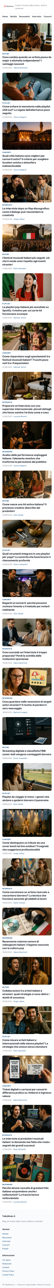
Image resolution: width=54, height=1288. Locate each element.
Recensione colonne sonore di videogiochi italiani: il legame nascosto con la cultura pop (25, 945)
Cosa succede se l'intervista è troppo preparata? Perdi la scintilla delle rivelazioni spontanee (24, 656)
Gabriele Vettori (19, 318)
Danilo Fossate (19, 903)
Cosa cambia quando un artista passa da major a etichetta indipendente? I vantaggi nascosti (26, 60)
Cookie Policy (8, 1275)
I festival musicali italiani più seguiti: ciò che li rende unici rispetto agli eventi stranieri (26, 261)
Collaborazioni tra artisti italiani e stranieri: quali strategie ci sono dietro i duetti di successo (25, 994)
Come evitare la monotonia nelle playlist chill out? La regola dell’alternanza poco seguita (26, 110)
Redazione (6, 1264)
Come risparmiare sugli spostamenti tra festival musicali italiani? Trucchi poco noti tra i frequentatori (26, 360)
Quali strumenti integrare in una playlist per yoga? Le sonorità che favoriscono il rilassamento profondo (26, 557)
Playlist (6, 103)
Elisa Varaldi (18, 515)
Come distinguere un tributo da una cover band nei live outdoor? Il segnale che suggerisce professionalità (25, 846)
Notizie (13, 16)
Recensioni (24, 16)
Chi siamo (6, 1260)
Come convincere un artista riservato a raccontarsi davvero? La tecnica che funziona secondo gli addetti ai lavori (25, 895)
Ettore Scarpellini (21, 564)
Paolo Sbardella (19, 268)
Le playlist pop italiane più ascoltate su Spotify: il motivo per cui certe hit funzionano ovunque (25, 310)
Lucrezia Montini (20, 416)
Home (5, 16)
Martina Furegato (20, 712)
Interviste (36, 16)
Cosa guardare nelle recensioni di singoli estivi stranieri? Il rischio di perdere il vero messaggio (26, 705)
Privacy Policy (8, 1271)
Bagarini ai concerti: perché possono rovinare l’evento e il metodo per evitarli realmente (26, 606)
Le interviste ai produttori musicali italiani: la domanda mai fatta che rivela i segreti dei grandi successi (26, 1142)
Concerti (48, 16)
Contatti (5, 1267)
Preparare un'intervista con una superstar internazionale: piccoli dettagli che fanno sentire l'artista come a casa (26, 409)
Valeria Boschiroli (20, 68)
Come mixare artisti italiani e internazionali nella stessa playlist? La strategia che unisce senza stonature (25, 1043)
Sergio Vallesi (19, 219)
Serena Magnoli (20, 117)
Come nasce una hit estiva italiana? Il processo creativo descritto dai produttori (24, 508)
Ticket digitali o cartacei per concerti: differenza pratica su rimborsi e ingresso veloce (26, 1093)
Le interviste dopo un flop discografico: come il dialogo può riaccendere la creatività (26, 212)
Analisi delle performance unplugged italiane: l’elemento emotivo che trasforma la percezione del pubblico (24, 458)
